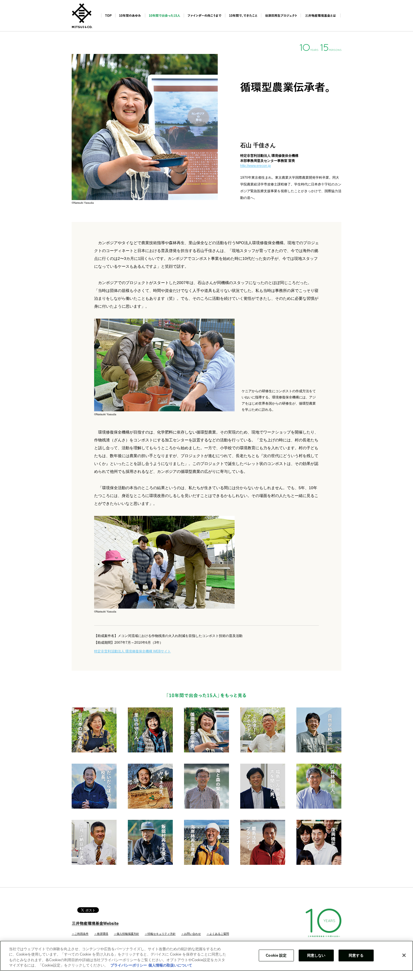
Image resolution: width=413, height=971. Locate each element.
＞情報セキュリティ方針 (160, 933)
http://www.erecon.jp (255, 166)
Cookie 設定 (276, 955)
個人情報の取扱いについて (170, 965)
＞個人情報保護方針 (126, 933)
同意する (356, 955)
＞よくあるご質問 (217, 933)
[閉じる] (404, 955)
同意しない (316, 955)
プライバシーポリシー (128, 965)
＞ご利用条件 (80, 933)
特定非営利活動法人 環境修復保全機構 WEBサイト (132, 651)
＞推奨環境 (101, 933)
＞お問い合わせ (191, 933)
